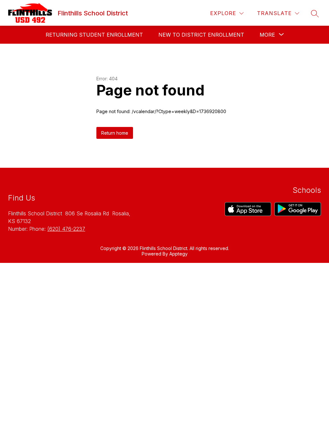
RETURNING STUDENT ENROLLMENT (94, 34)
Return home (114, 133)
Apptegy (178, 253)
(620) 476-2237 (66, 229)
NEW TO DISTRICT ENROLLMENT (201, 34)
